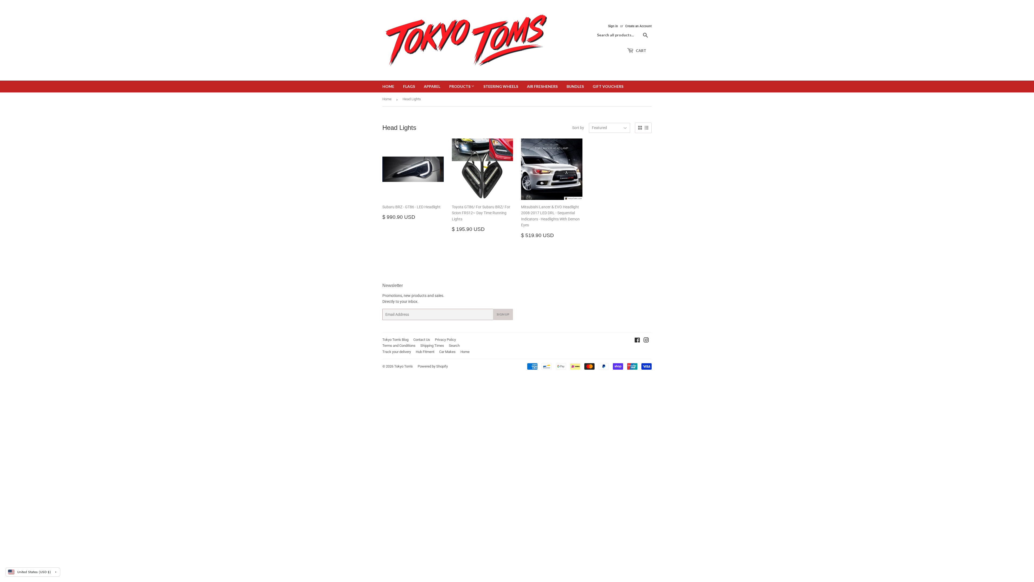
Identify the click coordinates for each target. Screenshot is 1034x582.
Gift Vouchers (608, 86)
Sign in (613, 26)
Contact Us (421, 340)
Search (454, 346)
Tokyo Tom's (403, 366)
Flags (409, 86)
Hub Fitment (425, 352)
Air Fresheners (542, 86)
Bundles (575, 86)
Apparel (432, 86)
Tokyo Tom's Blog (395, 340)
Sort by (578, 128)
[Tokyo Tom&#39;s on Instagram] (646, 341)
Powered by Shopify (433, 366)
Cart (640, 50)
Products (460, 86)
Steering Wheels (500, 86)
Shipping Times (432, 346)
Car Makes (447, 352)
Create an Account (638, 26)
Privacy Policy (445, 340)
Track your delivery (396, 352)
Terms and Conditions (398, 346)
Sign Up (503, 314)
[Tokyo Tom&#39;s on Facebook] (637, 341)
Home (388, 86)
